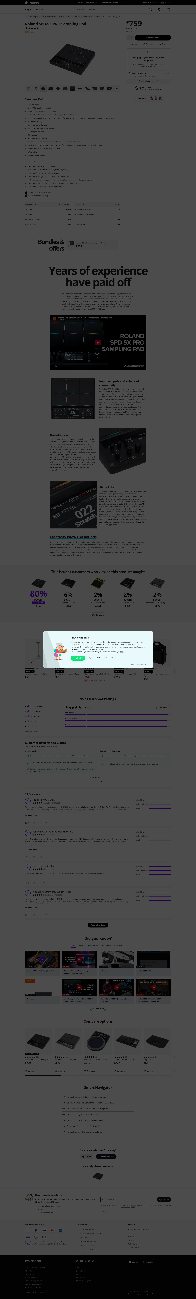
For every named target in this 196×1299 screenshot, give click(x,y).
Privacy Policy (141, 664)
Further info (108, 657)
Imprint (132, 664)
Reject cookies (94, 657)
